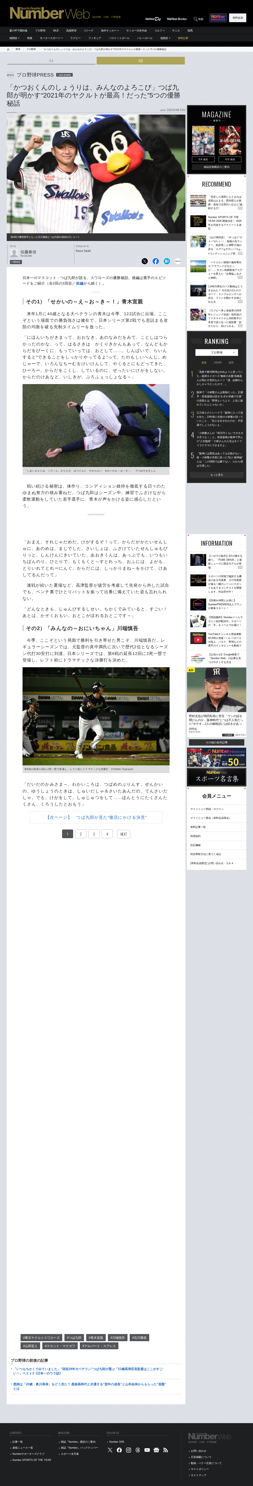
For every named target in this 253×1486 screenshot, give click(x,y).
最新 (204, 362)
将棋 (29, 38)
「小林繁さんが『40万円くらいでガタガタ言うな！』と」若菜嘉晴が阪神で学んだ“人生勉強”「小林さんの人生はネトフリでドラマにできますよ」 (220, 439)
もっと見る (216, 474)
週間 (231, 362)
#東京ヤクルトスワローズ (41, 1337)
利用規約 (195, 836)
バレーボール (145, 38)
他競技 (164, 38)
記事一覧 (17, 1441)
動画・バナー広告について (206, 1463)
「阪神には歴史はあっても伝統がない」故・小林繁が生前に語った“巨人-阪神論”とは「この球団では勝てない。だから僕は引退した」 (220, 459)
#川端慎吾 (117, 1337)
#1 (51, 61)
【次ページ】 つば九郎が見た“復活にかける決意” (96, 817)
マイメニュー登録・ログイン (207, 809)
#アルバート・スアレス (99, 1346)
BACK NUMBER (65, 74)
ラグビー (75, 38)
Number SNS (116, 1441)
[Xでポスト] (145, 262)
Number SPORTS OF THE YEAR (31, 1459)
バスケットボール (119, 38)
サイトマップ (198, 1475)
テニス (176, 30)
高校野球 (71, 30)
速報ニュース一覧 (22, 1447)
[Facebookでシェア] (156, 262)
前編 (80, 283)
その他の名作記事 (217, 742)
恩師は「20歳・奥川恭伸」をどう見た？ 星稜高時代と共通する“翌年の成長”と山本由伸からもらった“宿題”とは (89, 1386)
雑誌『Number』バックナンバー (79, 1447)
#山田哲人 (30, 1346)
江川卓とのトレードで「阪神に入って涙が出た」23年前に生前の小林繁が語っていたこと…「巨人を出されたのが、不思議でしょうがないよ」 (220, 418)
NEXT (123, 834)
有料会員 (238, 17)
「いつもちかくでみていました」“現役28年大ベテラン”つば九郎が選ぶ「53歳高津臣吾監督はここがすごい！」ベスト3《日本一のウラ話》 (88, 1371)
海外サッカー (108, 30)
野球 (18, 49)
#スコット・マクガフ (60, 1346)
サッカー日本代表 (136, 30)
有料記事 (183, 38)
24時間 (218, 362)
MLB (56, 30)
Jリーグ (88, 30)
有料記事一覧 (198, 827)
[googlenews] (156, 1451)
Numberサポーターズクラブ (28, 1453)
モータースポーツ (50, 38)
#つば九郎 (74, 1337)
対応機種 (195, 845)
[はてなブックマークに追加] (167, 262)
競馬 (190, 30)
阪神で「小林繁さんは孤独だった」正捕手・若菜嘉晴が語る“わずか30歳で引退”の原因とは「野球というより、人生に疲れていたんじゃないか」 (220, 398)
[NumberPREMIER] (218, 17)
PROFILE (16, 262)
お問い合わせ (198, 1450)
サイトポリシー (200, 1469)
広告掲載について (201, 1457)
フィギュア (94, 38)
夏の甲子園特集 (18, 30)
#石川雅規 (139, 1337)
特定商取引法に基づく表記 (205, 854)
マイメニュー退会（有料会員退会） (210, 817)
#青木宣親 (96, 1337)
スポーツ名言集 (70, 1453)
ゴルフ (158, 30)
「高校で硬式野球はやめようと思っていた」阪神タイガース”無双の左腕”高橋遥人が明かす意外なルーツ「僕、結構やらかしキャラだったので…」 (220, 378)
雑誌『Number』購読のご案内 (78, 1441)
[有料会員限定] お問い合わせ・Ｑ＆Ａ (212, 863)
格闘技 (13, 38)
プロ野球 (40, 30)
